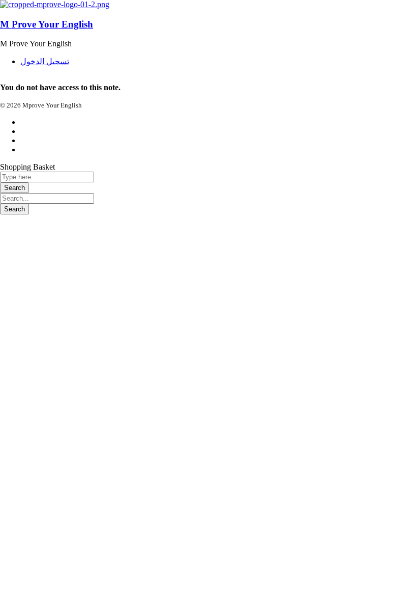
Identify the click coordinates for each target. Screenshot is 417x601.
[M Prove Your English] (54, 4)
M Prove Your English (46, 24)
